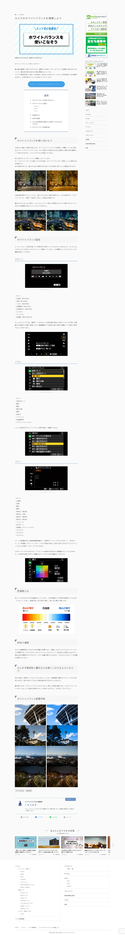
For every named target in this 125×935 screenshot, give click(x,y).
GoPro (22, 914)
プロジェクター (90, 135)
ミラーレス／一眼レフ (24, 869)
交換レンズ (21, 890)
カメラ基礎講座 (20, 14)
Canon (22, 871)
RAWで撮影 (36, 118)
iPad (68, 883)
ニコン (36, 108)
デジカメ (88, 127)
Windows (88, 114)
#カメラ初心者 (20, 790)
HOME (16, 927)
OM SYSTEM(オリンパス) (27, 884)
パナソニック (24, 882)
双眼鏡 (87, 139)
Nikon (22, 874)
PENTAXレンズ (24, 908)
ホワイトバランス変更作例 (41, 127)
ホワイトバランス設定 (39, 103)
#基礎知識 (28, 790)
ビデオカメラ (89, 131)
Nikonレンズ (24, 895)
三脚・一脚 (70, 869)
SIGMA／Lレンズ (25, 906)
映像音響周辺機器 (90, 143)
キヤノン (36, 106)
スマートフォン (90, 123)
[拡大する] (44, 172)
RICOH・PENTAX (25, 887)
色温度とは (36, 115)
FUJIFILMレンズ (24, 900)
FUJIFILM (23, 879)
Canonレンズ (24, 892)
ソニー (36, 111)
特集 (87, 148)
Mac (68, 881)
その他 (87, 118)
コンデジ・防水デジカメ (24, 911)
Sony (21, 877)
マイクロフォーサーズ (26, 903)
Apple (87, 110)
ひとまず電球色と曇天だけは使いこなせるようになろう (47, 123)
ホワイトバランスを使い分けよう (43, 100)
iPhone (69, 886)
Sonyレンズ (23, 898)
